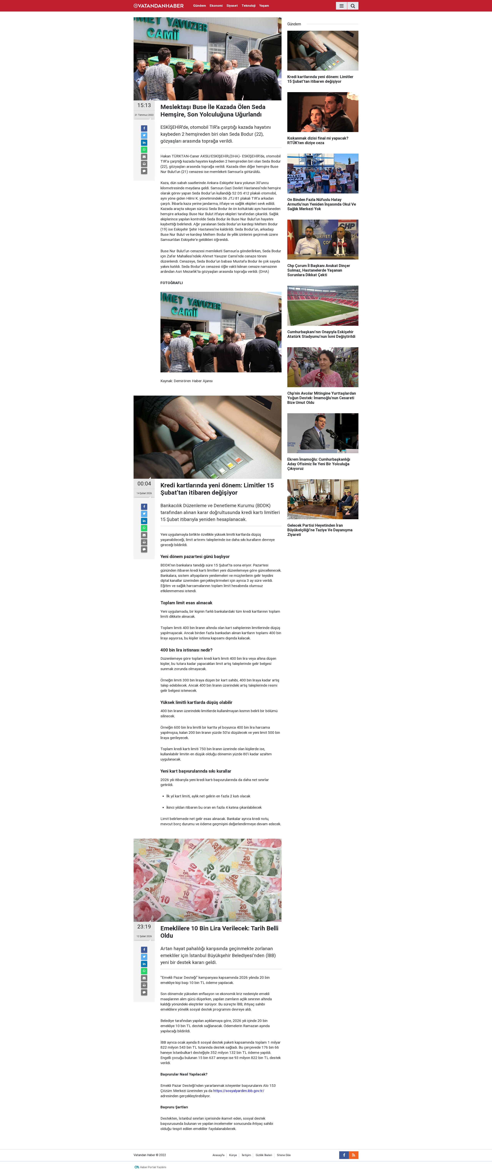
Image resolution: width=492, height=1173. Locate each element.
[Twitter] (144, 135)
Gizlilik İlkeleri (264, 1155)
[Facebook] (144, 128)
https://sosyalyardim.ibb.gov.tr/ (238, 1091)
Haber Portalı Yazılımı (153, 1167)
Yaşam (264, 5)
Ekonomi (216, 5)
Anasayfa (218, 1155)
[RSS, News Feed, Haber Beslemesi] (353, 1155)
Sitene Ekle (284, 1155)
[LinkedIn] (144, 143)
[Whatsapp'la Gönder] (144, 150)
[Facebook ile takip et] (344, 1155)
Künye (233, 1155)
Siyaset (232, 5)
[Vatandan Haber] (159, 5)
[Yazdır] (144, 164)
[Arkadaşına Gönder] (144, 157)
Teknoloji (248, 5)
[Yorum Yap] (144, 171)
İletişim (246, 1155)
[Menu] (341, 6)
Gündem (199, 5)
